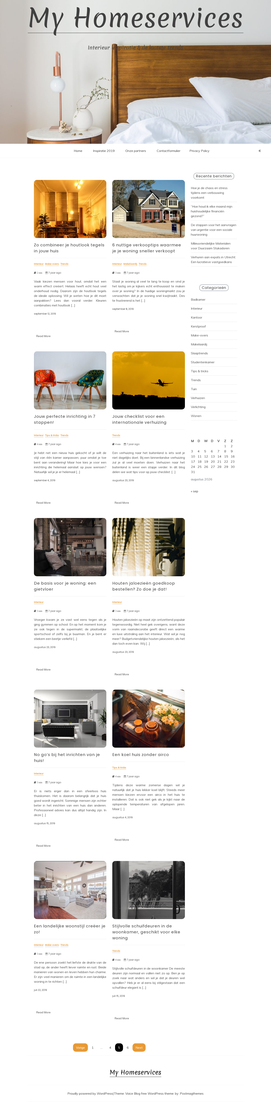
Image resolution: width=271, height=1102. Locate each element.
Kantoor (196, 317)
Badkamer (198, 299)
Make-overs (199, 335)
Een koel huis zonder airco (140, 754)
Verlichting (198, 407)
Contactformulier (168, 151)
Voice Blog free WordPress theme (149, 1093)
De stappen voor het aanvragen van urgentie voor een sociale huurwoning (213, 229)
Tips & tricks (199, 371)
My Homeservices (135, 18)
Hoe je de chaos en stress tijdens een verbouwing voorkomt (209, 192)
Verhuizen (198, 398)
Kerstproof (198, 326)
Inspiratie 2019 (104, 151)
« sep (194, 491)
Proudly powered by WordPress (90, 1093)
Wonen (196, 416)
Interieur (196, 308)
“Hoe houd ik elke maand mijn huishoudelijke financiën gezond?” (211, 211)
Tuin (194, 389)
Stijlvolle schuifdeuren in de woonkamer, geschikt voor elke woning (146, 932)
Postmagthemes (192, 1093)
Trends (196, 380)
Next (139, 1048)
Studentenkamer (202, 362)
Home (78, 151)
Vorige (80, 1048)
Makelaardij (199, 344)
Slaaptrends (199, 353)
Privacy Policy (199, 151)
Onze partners (135, 151)
